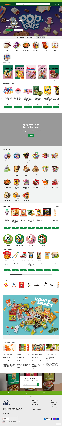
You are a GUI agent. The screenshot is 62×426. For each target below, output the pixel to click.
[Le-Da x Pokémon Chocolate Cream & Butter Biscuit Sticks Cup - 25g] (28, 91)
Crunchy (45, 160)
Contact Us (34, 402)
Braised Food (55, 187)
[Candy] (17, 45)
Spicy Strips (35, 187)
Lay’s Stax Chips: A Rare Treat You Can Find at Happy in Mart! (23, 356)
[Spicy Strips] (36, 182)
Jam (45, 174)
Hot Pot (45, 50)
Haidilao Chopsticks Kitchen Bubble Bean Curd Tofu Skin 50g (15, 220)
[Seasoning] (36, 45)
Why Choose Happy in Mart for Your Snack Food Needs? (38, 356)
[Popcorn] (55, 155)
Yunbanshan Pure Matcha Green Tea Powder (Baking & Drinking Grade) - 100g (38, 99)
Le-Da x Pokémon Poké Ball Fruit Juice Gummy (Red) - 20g (18, 98)
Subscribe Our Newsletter (36, 409)
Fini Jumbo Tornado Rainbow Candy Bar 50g (15, 262)
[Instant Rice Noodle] (17, 182)
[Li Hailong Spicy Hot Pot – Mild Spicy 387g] (23, 212)
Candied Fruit (26, 200)
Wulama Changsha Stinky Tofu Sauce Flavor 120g (47, 219)
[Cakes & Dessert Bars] (26, 169)
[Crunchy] (45, 155)
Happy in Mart (7, 421)
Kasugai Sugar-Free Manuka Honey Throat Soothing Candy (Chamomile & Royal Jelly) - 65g (48, 99)
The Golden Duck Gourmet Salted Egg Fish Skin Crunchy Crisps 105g (31, 263)
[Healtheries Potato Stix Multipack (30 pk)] (55, 255)
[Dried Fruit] (17, 195)
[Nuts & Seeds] (7, 195)
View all (57, 83)
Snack (7, 50)
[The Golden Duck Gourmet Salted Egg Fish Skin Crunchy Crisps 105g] (31, 255)
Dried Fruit (16, 200)
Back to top (30, 396)
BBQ (36, 174)
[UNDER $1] (31, 239)
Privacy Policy (53, 404)
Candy (16, 50)
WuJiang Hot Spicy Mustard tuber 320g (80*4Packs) (7, 262)
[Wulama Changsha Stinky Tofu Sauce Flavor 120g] (47, 212)
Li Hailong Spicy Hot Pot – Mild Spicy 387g (23, 219)
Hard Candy (35, 160)
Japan (8, 80)
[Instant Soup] (55, 169)
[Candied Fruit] (26, 195)
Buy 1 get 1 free (19, 245)
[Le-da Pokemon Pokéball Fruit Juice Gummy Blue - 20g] (8, 91)
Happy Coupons (35, 404)
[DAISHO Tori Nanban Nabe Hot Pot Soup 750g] (39, 255)
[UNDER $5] (42, 239)
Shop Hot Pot (6, 30)
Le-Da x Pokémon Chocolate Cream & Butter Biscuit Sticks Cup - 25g (27, 99)
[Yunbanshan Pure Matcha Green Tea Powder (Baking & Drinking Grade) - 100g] (38, 91)
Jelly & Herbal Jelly (26, 188)
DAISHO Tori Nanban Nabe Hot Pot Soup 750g (39, 262)
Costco (31, 80)
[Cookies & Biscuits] (17, 169)
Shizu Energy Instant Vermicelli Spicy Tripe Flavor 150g (31, 220)
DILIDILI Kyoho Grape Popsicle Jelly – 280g (7, 219)
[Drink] (55, 45)
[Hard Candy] (36, 155)
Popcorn (55, 160)
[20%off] (8, 239)
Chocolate (7, 160)
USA (42, 80)
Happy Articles (34, 407)
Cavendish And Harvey (26, 161)
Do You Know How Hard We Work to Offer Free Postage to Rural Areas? (52, 356)
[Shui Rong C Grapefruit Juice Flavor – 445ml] (55, 212)
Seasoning (35, 50)
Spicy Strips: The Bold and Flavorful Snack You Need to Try (9, 356)
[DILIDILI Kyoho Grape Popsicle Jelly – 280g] (7, 212)
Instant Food (26, 50)
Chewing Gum (16, 160)
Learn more (19, 0)
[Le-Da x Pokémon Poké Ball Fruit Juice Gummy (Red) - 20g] (18, 91)
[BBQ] (36, 169)
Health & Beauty (7, 62)
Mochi (7, 174)
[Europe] (54, 72)
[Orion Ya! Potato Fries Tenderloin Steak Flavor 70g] (39, 212)
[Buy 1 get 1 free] (19, 239)
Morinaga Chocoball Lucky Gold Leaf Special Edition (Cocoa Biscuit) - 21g (57, 99)
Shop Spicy (31, 135)
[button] (58, 4)
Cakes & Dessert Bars (26, 175)
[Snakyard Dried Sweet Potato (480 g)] (47, 255)
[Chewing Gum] (17, 155)
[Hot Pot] (45, 45)
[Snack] (7, 45)
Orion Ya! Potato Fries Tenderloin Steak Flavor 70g (39, 219)
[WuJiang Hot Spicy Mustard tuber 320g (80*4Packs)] (7, 255)
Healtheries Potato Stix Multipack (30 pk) (55, 262)
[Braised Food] (55, 182)
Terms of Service (54, 402)
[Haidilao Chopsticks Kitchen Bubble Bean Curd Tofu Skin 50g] (15, 212)
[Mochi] (7, 169)
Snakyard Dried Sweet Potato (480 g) (47, 262)
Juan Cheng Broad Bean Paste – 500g (23, 261)
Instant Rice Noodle (16, 188)
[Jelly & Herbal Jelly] (26, 182)
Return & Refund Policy (55, 407)
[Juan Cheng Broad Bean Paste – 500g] (23, 255)
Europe (54, 80)
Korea (19, 80)
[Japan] (8, 72)
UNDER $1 (31, 245)
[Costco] (31, 72)
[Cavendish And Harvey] (26, 155)
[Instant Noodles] (7, 182)
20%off (8, 245)
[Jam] (45, 169)
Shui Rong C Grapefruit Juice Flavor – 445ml (55, 219)
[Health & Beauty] (7, 57)
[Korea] (19, 72)
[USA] (42, 72)
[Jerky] (45, 182)
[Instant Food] (26, 45)
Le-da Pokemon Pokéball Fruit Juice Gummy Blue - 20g (8, 98)
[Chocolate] (7, 155)
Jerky (45, 187)
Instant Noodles (7, 187)
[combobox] (33, 4)
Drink (55, 50)
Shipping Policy (53, 406)
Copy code (43, 37)
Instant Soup (55, 174)
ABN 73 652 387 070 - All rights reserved (14, 421)
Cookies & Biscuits (16, 175)
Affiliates (33, 406)
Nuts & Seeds (7, 200)
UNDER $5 (42, 245)
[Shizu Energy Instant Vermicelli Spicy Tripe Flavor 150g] (31, 212)
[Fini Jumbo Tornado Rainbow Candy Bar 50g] (15, 255)
